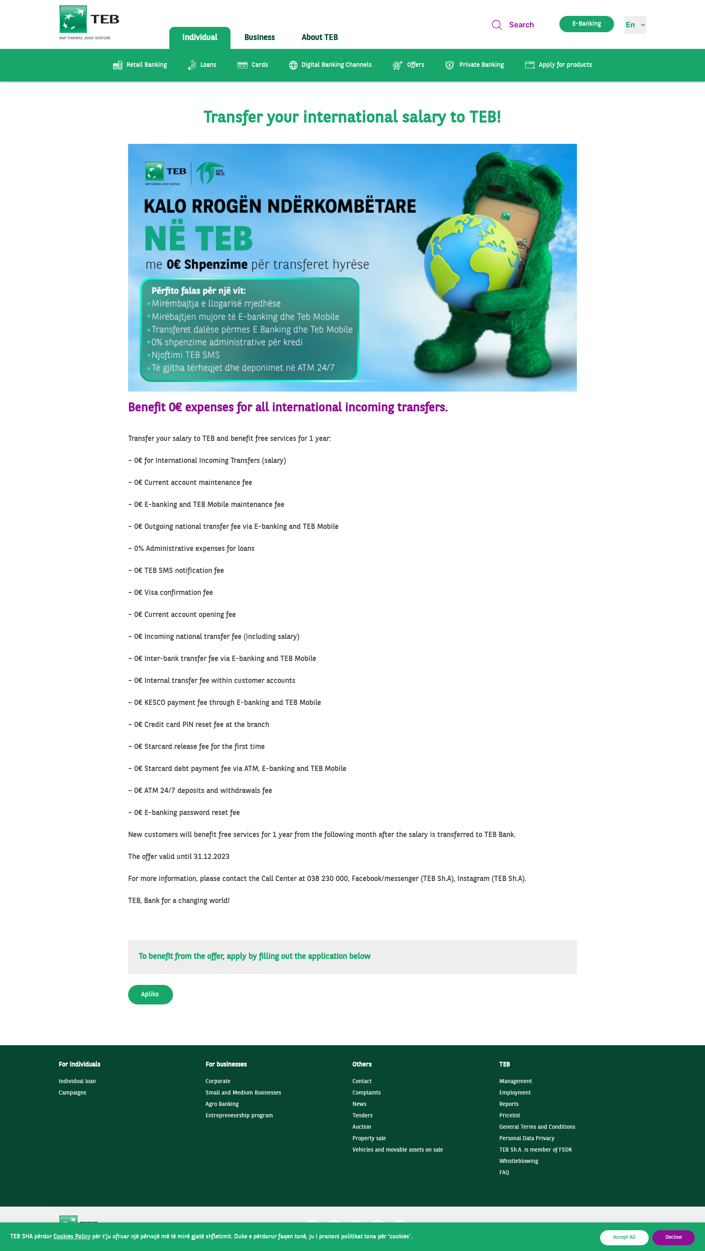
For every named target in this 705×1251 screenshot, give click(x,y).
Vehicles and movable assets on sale (397, 1150)
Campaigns (72, 1093)
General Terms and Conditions (537, 1127)
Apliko (150, 994)
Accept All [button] (624, 1237)
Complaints (366, 1093)
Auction (361, 1127)
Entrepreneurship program (239, 1116)
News (359, 1104)
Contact (362, 1082)
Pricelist (509, 1116)
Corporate (218, 1082)
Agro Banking (222, 1104)
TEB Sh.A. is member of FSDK (535, 1150)
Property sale (369, 1139)
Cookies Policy (72, 1237)
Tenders (362, 1116)
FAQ (504, 1173)
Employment (515, 1093)
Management (515, 1082)
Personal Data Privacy (526, 1139)
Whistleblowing (518, 1161)
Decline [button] (673, 1237)
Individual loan (77, 1082)
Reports (509, 1104)
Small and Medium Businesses (243, 1093)
